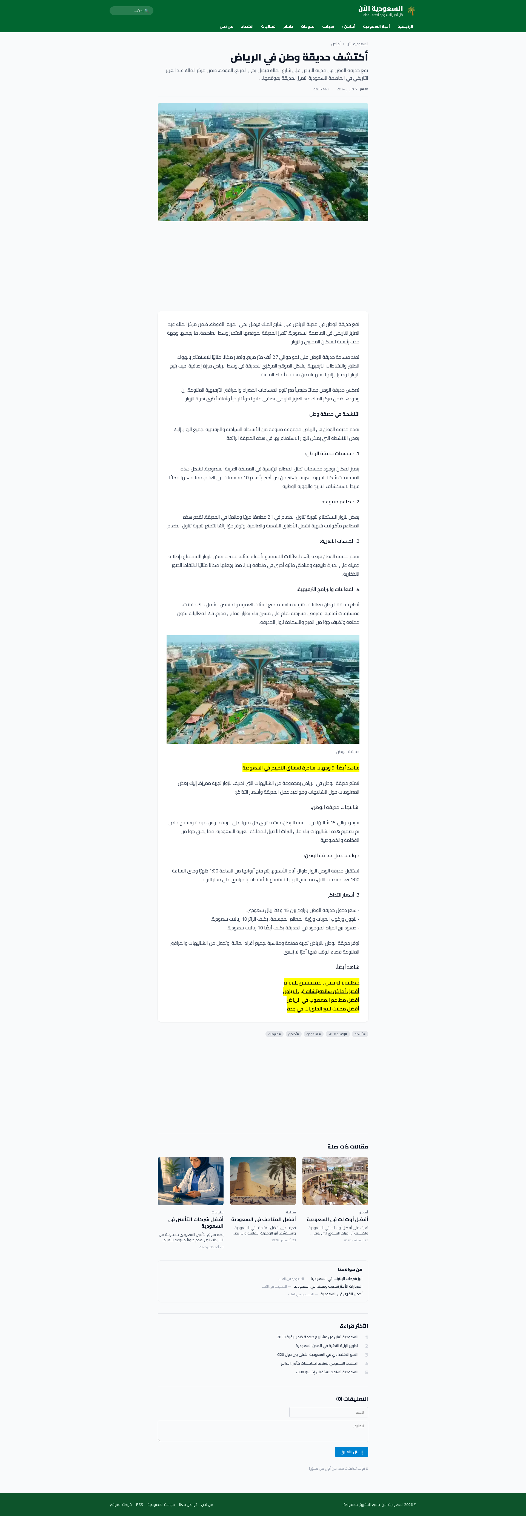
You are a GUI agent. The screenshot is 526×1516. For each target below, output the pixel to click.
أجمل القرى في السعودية (341, 1293)
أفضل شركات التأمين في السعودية (196, 1223)
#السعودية (314, 1034)
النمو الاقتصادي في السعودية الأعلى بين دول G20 (317, 1354)
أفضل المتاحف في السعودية (263, 1219)
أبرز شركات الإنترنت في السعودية (336, 1278)
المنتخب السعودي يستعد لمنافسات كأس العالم (319, 1363)
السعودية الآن (357, 43)
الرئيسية (405, 26)
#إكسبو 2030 (337, 1034)
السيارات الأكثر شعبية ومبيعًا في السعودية (328, 1286)
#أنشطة (360, 1034)
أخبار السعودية (376, 26)
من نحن (226, 26)
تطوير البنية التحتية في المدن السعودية (327, 1345)
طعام (288, 26)
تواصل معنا (188, 1504)
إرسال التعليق (352, 1451)
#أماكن (293, 1034)
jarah (364, 89)
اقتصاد (247, 26)
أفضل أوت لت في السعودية (337, 1219)
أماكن (348, 26)
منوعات (308, 26)
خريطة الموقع (121, 1504)
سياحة (328, 26)
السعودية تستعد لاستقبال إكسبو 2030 (326, 1372)
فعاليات (268, 26)
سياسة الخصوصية (161, 1504)
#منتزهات (274, 1034)
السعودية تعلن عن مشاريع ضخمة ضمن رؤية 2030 (317, 1337)
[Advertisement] (263, 266)
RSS (139, 1504)
